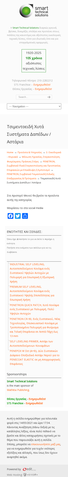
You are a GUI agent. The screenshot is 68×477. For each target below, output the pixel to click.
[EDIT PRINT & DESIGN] (29, 469)
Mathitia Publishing (18, 390)
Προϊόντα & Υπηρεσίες (30, 152)
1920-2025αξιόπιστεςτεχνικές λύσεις (34, 60)
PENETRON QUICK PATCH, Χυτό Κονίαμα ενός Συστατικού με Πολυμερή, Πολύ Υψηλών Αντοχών (34, 309)
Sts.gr (34, 10)
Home (10, 152)
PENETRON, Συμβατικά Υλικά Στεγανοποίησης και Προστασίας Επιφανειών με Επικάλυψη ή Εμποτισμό (34, 166)
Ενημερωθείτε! (41, 84)
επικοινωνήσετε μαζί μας (45, 444)
